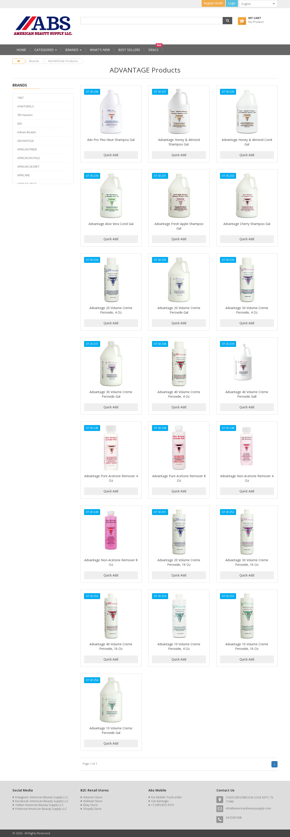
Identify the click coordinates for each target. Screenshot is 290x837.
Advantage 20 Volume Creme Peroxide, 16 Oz (178, 562)
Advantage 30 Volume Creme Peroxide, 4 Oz (246, 310)
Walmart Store (92, 801)
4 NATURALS (25, 106)
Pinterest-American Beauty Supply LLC (41, 809)
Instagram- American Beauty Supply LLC (41, 797)
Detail (111, 88)
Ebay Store (90, 805)
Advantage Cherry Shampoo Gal (246, 224)
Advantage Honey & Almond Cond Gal (247, 142)
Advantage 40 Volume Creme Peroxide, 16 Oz (110, 646)
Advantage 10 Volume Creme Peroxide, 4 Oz (178, 646)
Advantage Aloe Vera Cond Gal (111, 224)
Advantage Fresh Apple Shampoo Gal (179, 226)
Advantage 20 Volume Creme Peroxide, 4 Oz (110, 310)
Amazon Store (92, 797)
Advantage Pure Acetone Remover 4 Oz (111, 478)
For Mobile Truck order (166, 797)
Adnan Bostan (26, 132)
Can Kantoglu (160, 801)
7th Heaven (25, 115)
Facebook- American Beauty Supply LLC (41, 801)
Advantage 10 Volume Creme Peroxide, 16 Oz (246, 646)
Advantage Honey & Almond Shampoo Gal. (179, 142)
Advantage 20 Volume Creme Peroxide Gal (178, 310)
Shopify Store (92, 809)
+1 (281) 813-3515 (162, 805)
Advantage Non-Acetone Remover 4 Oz (246, 478)
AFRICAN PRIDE (27, 149)
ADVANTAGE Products (63, 61)
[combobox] (254, 3)
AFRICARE (23, 175)
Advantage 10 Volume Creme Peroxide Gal (110, 730)
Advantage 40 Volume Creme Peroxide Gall (246, 394)
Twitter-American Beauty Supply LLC (39, 805)
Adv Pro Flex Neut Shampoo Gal (111, 140)
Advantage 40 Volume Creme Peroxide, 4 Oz (178, 394)
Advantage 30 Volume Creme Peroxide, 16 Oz (246, 562)
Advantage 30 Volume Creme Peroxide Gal (110, 394)
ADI (19, 123)
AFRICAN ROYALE (28, 158)
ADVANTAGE (25, 141)
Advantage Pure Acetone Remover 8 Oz (179, 478)
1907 (20, 98)
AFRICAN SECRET (28, 166)
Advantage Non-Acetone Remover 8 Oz (111, 562)
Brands (34, 61)
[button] (227, 20)
